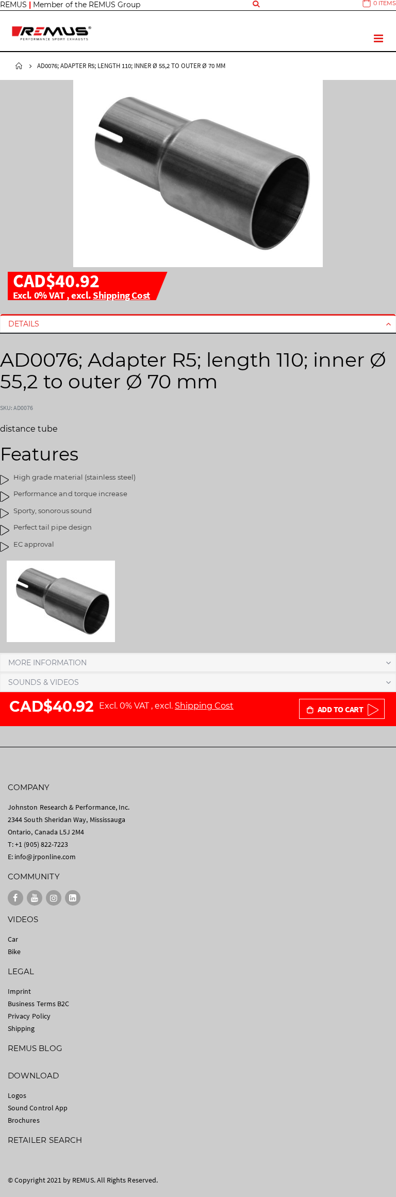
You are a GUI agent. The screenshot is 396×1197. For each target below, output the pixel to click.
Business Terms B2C (38, 1003)
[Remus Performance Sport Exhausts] (51, 33)
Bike (14, 951)
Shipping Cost (121, 295)
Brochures (24, 1120)
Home (19, 66)
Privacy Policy (29, 1016)
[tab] (198, 324)
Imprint (19, 991)
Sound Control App (38, 1107)
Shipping (21, 1028)
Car (13, 939)
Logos (17, 1095)
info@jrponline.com (45, 856)
